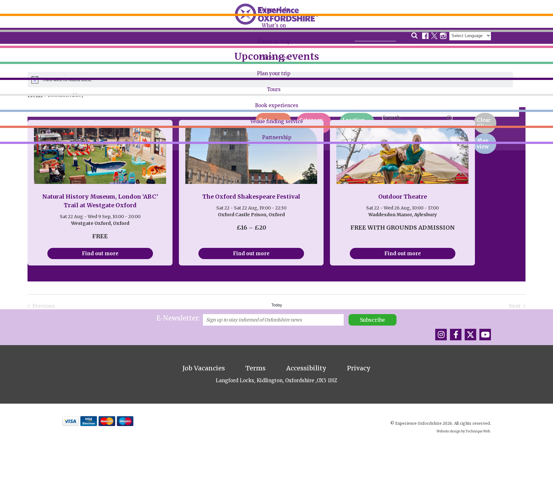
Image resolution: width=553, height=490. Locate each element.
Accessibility (306, 368)
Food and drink (23, 49)
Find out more (100, 253)
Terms (255, 368)
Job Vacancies (203, 368)
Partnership (276, 137)
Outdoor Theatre (402, 196)
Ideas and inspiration (29, 86)
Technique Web (478, 431)
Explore (15, 25)
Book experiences (276, 105)
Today (276, 304)
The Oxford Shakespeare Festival (251, 196)
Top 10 (13, 37)
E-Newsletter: (178, 318)
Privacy (359, 368)
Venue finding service (276, 121)
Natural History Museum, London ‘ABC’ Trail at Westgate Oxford (100, 201)
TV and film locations (30, 74)
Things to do (273, 9)
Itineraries (18, 62)
